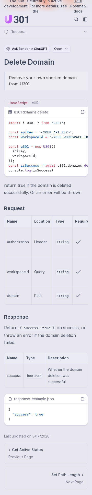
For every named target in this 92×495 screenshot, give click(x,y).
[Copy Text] (82, 112)
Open (58, 49)
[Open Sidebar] (85, 19)
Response (16, 317)
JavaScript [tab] (18, 103)
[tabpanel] (46, 142)
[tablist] (46, 103)
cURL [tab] (36, 103)
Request (14, 208)
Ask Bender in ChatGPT (30, 49)
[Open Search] (76, 19)
